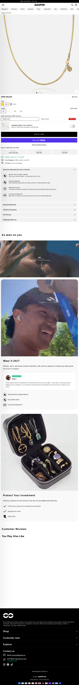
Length (39, 108)
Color (2, 101)
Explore (7, 644)
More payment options (39, 144)
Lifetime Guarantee (10, 210)
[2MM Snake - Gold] (52, 598)
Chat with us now (20, 659)
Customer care (11, 637)
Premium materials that (16, 170)
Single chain (6, 119)
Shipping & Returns (9, 220)
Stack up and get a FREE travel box (11, 116)
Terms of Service (44, 679)
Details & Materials (9, 205)
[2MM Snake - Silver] (54, 598)
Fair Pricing (7, 215)
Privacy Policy (34, 679)
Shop (6, 631)
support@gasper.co (18, 655)
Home (3, 13)
